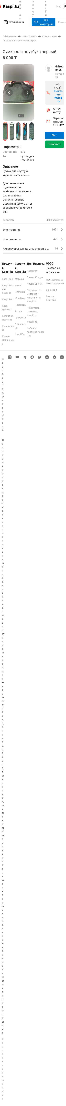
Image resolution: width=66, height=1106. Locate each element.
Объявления (17, 22)
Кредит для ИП (35, 283)
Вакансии (51, 289)
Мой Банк (20, 298)
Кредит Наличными (8, 340)
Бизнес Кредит (35, 277)
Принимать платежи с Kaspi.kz (33, 311)
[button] (5, 131)
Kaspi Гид (20, 334)
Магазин (20, 279)
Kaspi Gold (7, 279)
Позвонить (54, 144)
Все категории (46, 22)
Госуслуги (20, 317)
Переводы (20, 304)
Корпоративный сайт (3, 1069)
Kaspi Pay (32, 271)
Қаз (58, 6)
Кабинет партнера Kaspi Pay (35, 332)
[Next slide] (27, 92)
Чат (54, 135)
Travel (18, 285)
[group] (18, 92)
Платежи (20, 292)
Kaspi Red (7, 299)
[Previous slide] (9, 92)
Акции (18, 311)
